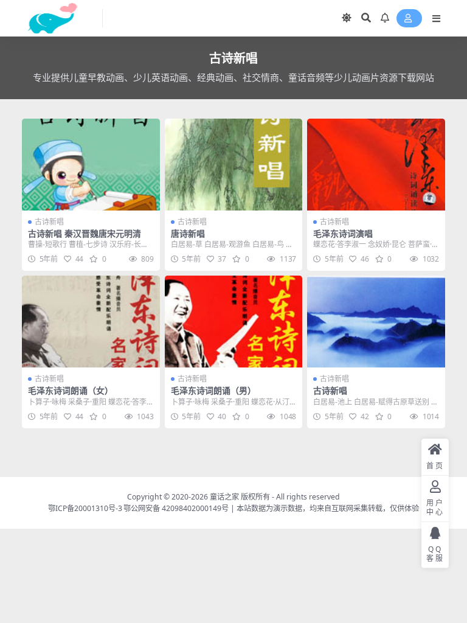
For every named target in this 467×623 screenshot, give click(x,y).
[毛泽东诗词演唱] (376, 165)
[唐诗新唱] (234, 165)
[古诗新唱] (376, 321)
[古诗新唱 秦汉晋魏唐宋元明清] (91, 165)
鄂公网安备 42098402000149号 (176, 508)
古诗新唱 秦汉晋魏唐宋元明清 (84, 233)
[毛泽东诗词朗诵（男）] (234, 321)
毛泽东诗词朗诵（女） (70, 390)
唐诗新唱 (188, 233)
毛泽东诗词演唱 (343, 233)
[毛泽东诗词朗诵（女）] (91, 321)
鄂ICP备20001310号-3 (85, 508)
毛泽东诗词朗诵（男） (213, 390)
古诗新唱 (49, 222)
